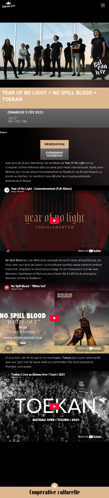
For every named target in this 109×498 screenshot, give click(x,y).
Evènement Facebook (54, 154)
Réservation (54, 144)
